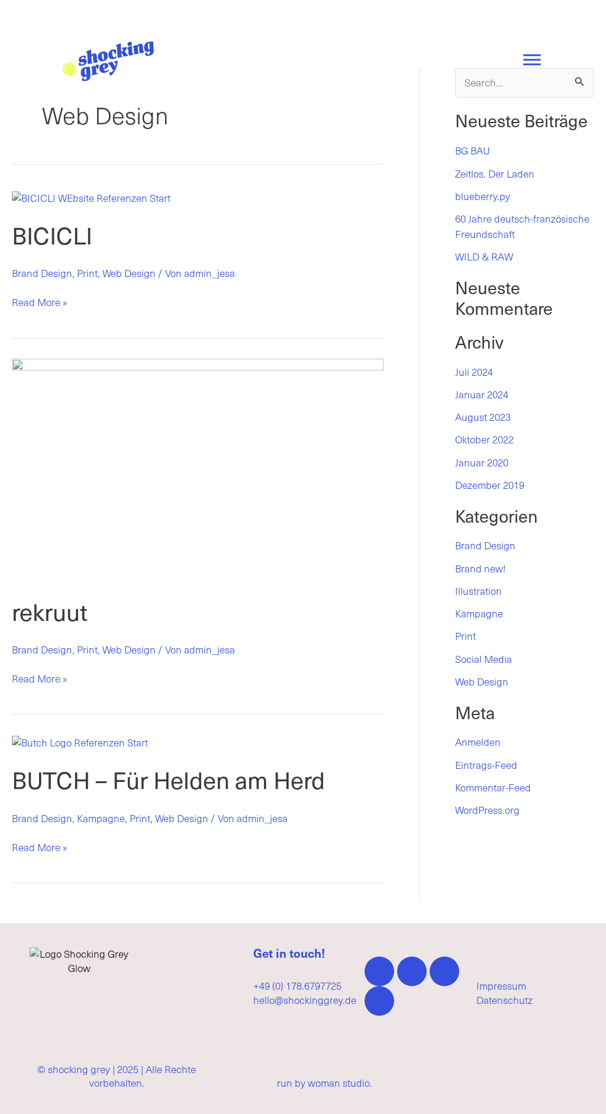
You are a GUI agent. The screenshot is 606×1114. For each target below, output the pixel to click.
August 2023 (483, 416)
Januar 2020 (481, 462)
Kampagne (101, 818)
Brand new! (480, 568)
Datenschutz (504, 999)
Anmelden (478, 741)
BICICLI (52, 235)
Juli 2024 (474, 371)
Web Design (129, 273)
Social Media (483, 659)
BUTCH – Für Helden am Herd (168, 779)
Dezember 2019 (489, 484)
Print (87, 273)
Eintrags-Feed (486, 764)
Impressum (501, 985)
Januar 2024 (481, 394)
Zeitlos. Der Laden (494, 173)
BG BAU (472, 150)
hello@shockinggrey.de (304, 999)
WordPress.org (487, 809)
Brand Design (42, 273)
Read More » (39, 302)
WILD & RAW (484, 256)
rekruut (50, 611)
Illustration (478, 590)
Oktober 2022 (484, 439)
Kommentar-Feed (493, 787)
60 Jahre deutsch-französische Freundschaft (522, 226)
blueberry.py (482, 196)
